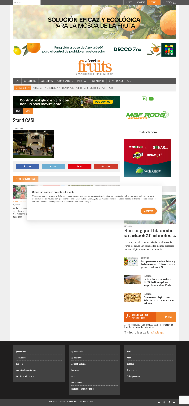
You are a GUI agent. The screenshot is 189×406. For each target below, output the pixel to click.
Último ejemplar (116, 80)
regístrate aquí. (157, 332)
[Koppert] (66, 106)
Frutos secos (132, 369)
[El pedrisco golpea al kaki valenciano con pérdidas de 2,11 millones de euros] (150, 222)
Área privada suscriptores (26, 369)
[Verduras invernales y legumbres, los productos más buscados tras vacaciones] (25, 197)
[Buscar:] (27, 2)
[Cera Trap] (94, 36)
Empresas (81, 80)
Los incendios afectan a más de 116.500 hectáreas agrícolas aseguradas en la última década (157, 282)
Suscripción (153, 2)
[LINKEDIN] (159, 402)
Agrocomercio (30, 80)
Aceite (129, 351)
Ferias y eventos (97, 80)
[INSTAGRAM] (164, 402)
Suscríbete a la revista (25, 376)
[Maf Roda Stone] (147, 132)
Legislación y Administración (82, 388)
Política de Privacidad (68, 401)
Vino (129, 357)
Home (17, 80)
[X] (174, 402)
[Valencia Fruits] (94, 67)
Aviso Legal (53, 401)
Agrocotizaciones (65, 80)
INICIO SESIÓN (167, 2)
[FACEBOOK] (169, 402)
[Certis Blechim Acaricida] (147, 175)
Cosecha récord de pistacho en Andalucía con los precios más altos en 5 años (159, 300)
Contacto (129, 2)
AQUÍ (94, 199)
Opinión (74, 376)
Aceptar (148, 211)
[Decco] (94, 54)
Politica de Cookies (87, 401)
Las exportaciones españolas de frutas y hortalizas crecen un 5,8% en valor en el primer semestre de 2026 (158, 264)
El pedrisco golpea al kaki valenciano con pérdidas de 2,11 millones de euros (150, 233)
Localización (21, 357)
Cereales (130, 363)
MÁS (129, 80)
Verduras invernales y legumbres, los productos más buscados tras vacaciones (23, 212)
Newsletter (141, 2)
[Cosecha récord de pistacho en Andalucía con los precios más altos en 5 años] (132, 299)
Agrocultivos (47, 80)
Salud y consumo (133, 376)
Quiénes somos (21, 351)
